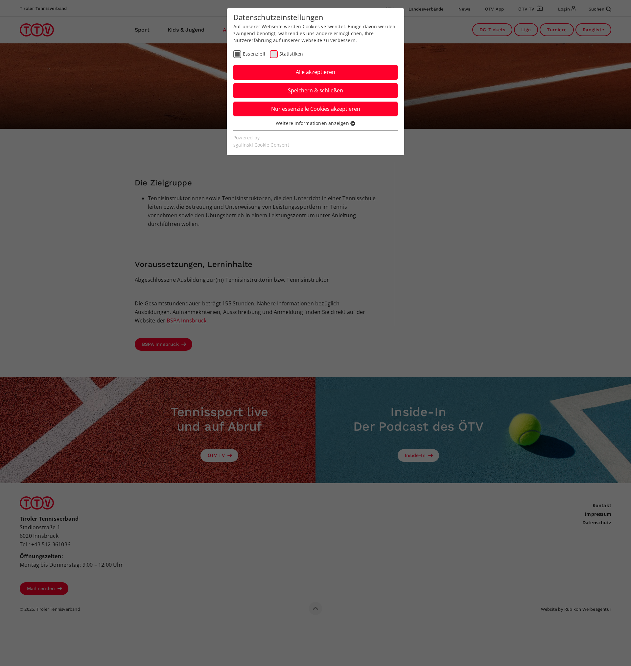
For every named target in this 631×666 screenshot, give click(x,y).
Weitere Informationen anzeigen (313, 123)
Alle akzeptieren (315, 72)
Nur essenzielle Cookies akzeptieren (315, 108)
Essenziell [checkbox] (254, 54)
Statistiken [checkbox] (291, 54)
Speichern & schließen (315, 90)
